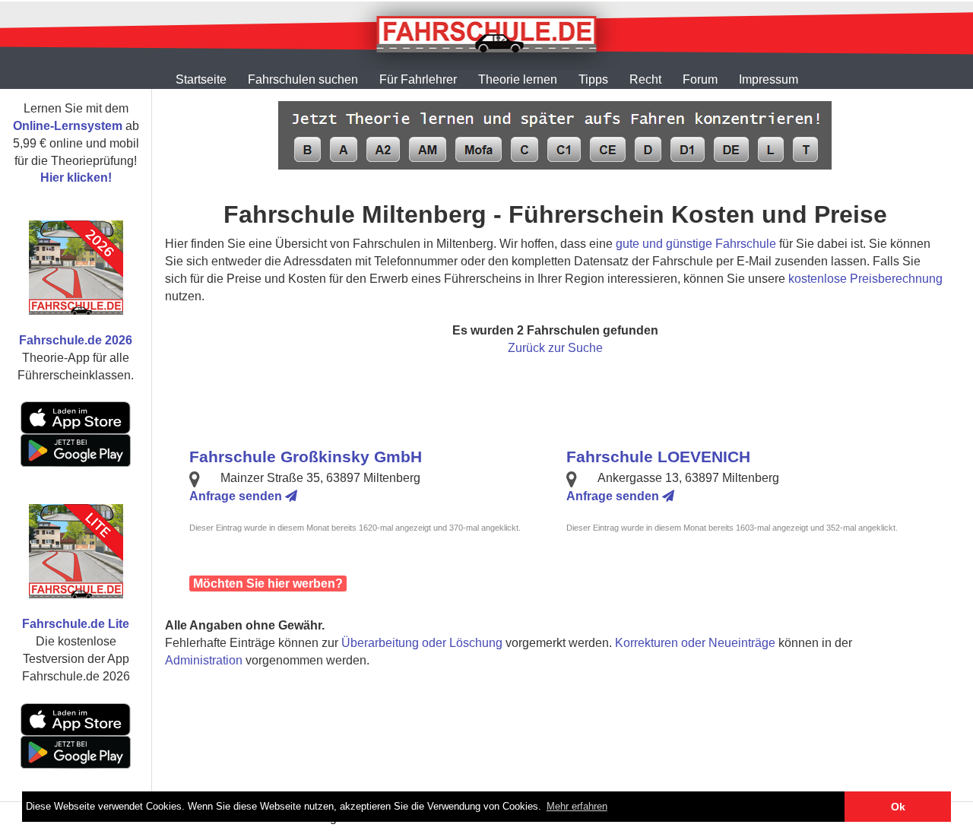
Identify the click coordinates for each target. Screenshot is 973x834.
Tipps (593, 79)
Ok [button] (898, 807)
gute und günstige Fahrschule (696, 243)
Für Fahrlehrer (418, 79)
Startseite (201, 79)
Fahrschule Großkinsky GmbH (305, 456)
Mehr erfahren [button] (577, 806)
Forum (700, 79)
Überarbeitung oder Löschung (421, 642)
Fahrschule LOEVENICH (658, 456)
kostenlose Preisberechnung (865, 278)
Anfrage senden (237, 496)
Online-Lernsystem (67, 125)
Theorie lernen (517, 79)
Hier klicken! (76, 177)
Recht (645, 79)
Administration (203, 660)
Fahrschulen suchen (303, 79)
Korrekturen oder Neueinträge (695, 642)
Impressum (768, 79)
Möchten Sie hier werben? (268, 583)
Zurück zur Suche (555, 347)
